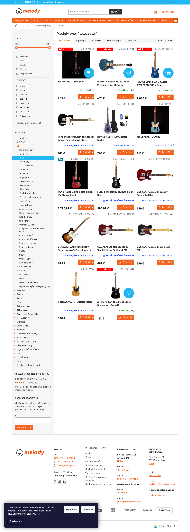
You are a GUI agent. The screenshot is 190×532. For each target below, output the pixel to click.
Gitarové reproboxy (27, 243)
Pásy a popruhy (25, 262)
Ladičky (22, 270)
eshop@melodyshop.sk (65, 457)
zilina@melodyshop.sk (128, 478)
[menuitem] (21, 20)
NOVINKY (20, 142)
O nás (88, 453)
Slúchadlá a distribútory (26, 333)
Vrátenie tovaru (92, 473)
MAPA (120, 461)
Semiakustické (26, 181)
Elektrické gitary (26, 150)
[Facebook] (56, 481)
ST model (24, 153)
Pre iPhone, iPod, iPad (26, 341)
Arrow (24, 86)
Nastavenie (16, 521)
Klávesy (19, 294)
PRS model (24, 189)
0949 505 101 (123, 492)
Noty (21, 278)
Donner (24, 90)
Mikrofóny (20, 329)
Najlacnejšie (81, 40)
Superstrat (25, 177)
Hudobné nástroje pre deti (28, 365)
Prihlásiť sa (24, 427)
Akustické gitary (26, 209)
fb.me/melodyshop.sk (68, 465)
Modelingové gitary (28, 193)
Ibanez (24, 103)
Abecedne (131, 40)
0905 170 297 (123, 469)
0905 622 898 (155, 475)
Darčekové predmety (28, 282)
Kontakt (89, 457)
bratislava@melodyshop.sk (162, 484)
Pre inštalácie (22, 337)
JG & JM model (26, 165)
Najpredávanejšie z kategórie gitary (34, 286)
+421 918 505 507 (65, 461)
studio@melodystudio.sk (129, 501)
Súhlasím (88, 509)
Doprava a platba (93, 465)
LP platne (20, 321)
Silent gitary (24, 220)
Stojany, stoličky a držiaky (27, 349)
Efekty (22, 251)
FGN (23, 94)
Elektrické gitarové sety (30, 197)
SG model (24, 173)
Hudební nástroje (157, 495)
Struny (22, 254)
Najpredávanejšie (114, 40)
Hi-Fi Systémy (22, 317)
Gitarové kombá (26, 235)
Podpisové (24, 185)
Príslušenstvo (25, 266)
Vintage (25, 116)
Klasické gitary (25, 217)
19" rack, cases (22, 357)
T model (23, 157)
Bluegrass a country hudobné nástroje (32, 230)
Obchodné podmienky (95, 469)
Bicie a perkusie (23, 306)
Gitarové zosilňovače (28, 239)
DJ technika (21, 310)
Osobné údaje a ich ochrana (98, 484)
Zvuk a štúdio (22, 325)
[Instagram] (65, 481)
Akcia (23, 60)
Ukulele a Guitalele (27, 224)
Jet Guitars (26, 107)
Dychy (19, 298)
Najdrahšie (96, 40)
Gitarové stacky (26, 247)
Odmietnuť (71, 509)
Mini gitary (24, 161)
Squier (24, 111)
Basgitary (20, 290)
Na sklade (26, 56)
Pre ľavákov (25, 201)
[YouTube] (60, 481)
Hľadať (115, 11)
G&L (23, 99)
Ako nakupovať (92, 461)
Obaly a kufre (25, 258)
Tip (23, 69)
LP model (24, 169)
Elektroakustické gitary (29, 213)
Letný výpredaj (27, 73)
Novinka (25, 65)
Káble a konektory (24, 345)
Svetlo (19, 353)
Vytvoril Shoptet (167, 526)
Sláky (18, 302)
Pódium (19, 361)
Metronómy (24, 274)
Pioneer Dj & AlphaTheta (27, 314)
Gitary (19, 146)
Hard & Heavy (26, 205)
